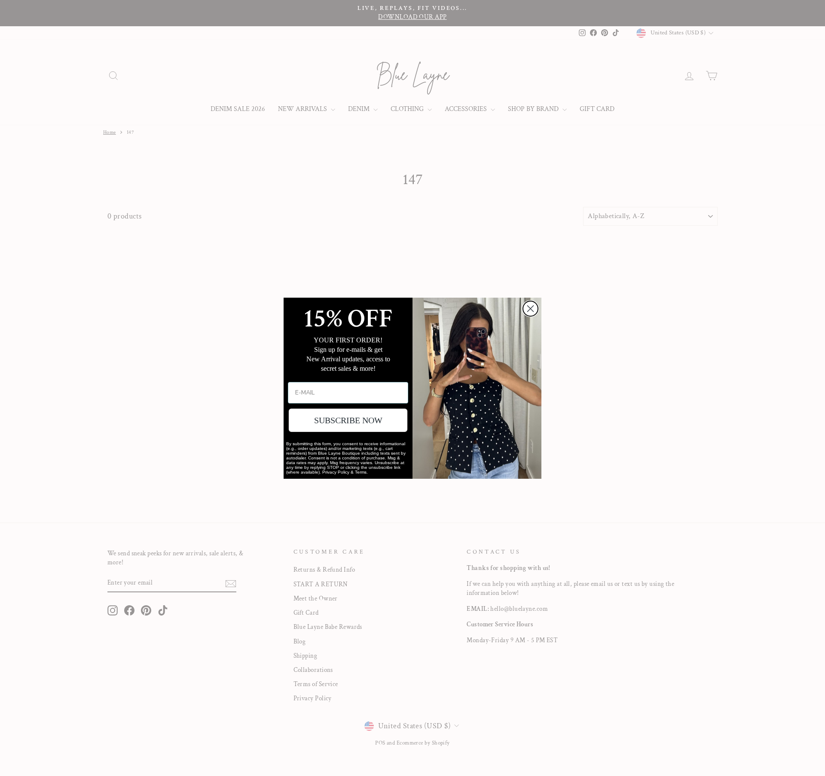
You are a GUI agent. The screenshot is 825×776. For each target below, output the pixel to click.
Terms (361, 472)
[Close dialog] (530, 308)
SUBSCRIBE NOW (348, 420)
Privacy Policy (335, 472)
